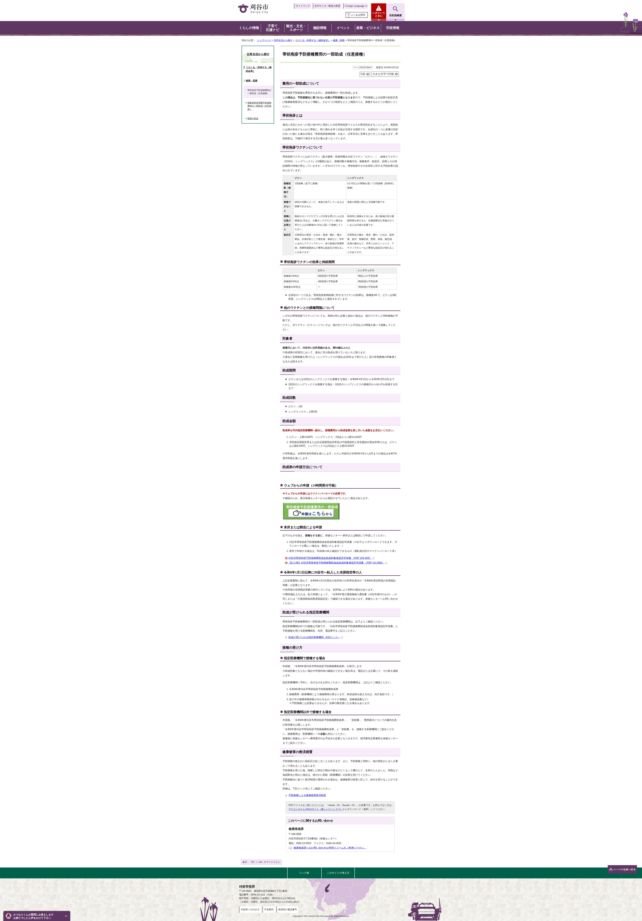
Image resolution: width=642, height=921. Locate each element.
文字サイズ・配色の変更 (327, 6)
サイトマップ (303, 6)
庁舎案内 (269, 909)
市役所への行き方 (250, 909)
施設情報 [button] (320, 28)
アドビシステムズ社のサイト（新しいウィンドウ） (315, 809)
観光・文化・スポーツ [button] (296, 28)
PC (252, 862)
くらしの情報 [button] (249, 28)
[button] (36, 916)
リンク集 (304, 872)
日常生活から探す (283, 40)
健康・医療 (339, 40)
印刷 (363, 74)
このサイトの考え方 (338, 872)
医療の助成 (252, 118)
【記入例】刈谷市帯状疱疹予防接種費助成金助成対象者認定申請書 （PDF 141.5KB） (336, 562)
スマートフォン (272, 862)
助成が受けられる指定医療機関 (314, 637)
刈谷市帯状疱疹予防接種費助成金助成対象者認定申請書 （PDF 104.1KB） (330, 558)
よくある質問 (358, 15)
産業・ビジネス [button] (368, 28)
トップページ (264, 40)
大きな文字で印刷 (383, 74)
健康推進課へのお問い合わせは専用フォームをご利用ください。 (330, 847)
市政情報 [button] (392, 28)
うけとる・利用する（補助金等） (312, 40)
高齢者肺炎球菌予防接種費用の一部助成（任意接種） (259, 106)
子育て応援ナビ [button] (272, 28)
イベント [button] (343, 28)
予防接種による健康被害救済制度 (307, 795)
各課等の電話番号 (287, 909)
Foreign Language (354, 6)
